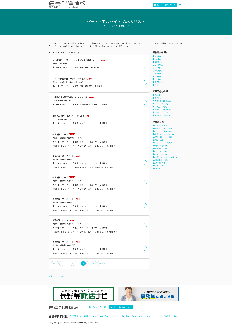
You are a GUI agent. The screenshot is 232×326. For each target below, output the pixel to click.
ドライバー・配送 (162, 151)
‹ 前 (61, 263)
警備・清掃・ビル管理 (163, 137)
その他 (157, 169)
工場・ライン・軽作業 (163, 143)
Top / (103, 26)
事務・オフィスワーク (163, 128)
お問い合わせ (93, 307)
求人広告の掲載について (165, 5)
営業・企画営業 (161, 125)
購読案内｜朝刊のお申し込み (133, 316)
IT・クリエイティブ (162, 149)
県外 (156, 85)
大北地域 (158, 76)
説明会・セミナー (161, 112)
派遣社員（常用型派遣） (164, 101)
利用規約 (103, 307)
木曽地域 (158, 71)
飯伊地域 (158, 68)
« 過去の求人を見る (56, 276)
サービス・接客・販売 (163, 131)
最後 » (101, 263)
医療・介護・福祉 (162, 154)
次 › (94, 263)
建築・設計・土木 (162, 146)
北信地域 (158, 82)
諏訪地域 (158, 62)
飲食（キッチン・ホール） (165, 134)
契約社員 (158, 98)
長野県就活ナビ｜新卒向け (80, 316)
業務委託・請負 (161, 107)
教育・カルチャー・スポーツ (166, 157)
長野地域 (158, 79)
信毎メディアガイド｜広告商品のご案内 (162, 316)
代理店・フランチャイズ (164, 110)
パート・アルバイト (112, 26)
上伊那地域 (159, 65)
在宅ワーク (159, 166)
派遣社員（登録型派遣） (164, 115)
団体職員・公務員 (162, 160)
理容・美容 (159, 140)
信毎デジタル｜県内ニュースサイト (106, 316)
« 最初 (55, 263)
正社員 (157, 95)
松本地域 (158, 74)
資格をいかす (160, 163)
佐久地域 (158, 56)
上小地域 (158, 59)
